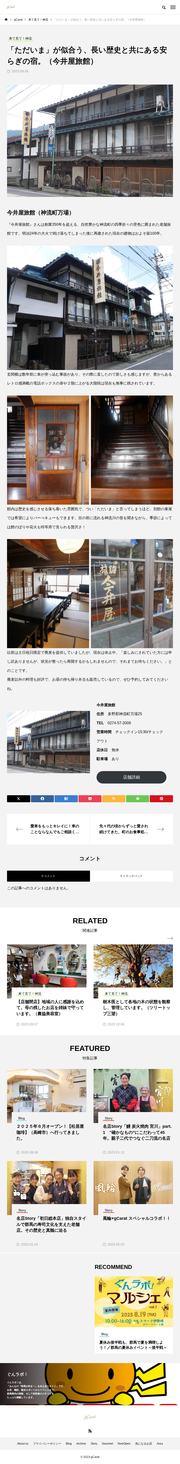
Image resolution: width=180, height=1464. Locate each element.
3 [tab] (138, 1323)
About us (22, 1443)
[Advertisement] (46, 1298)
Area (160, 1443)
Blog (69, 1443)
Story (94, 1443)
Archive (81, 1443)
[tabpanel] (134, 1315)
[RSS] (90, 1431)
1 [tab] (129, 1323)
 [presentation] (170, 938)
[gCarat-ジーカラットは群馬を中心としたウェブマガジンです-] (11, 7)
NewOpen (124, 1443)
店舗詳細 (131, 777)
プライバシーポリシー (47, 1443)
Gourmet (107, 1443)
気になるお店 (143, 1443)
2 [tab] (134, 1323)
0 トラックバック (131, 876)
